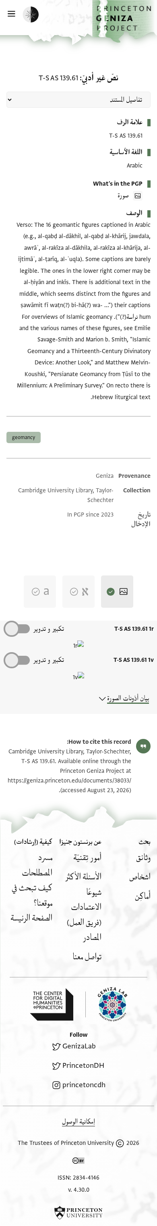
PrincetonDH (83, 1065)
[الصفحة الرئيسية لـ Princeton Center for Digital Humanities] (51, 1004)
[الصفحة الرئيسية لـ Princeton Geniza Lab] (106, 1004)
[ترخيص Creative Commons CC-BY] (78, 1162)
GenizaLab (79, 1046)
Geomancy (23, 437)
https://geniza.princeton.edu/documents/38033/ (69, 781)
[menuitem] (143, 857)
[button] (124, 21)
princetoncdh (83, 1085)
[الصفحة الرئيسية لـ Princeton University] (78, 1213)
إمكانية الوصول (78, 1122)
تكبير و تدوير (48, 629)
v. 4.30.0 (78, 1190)
